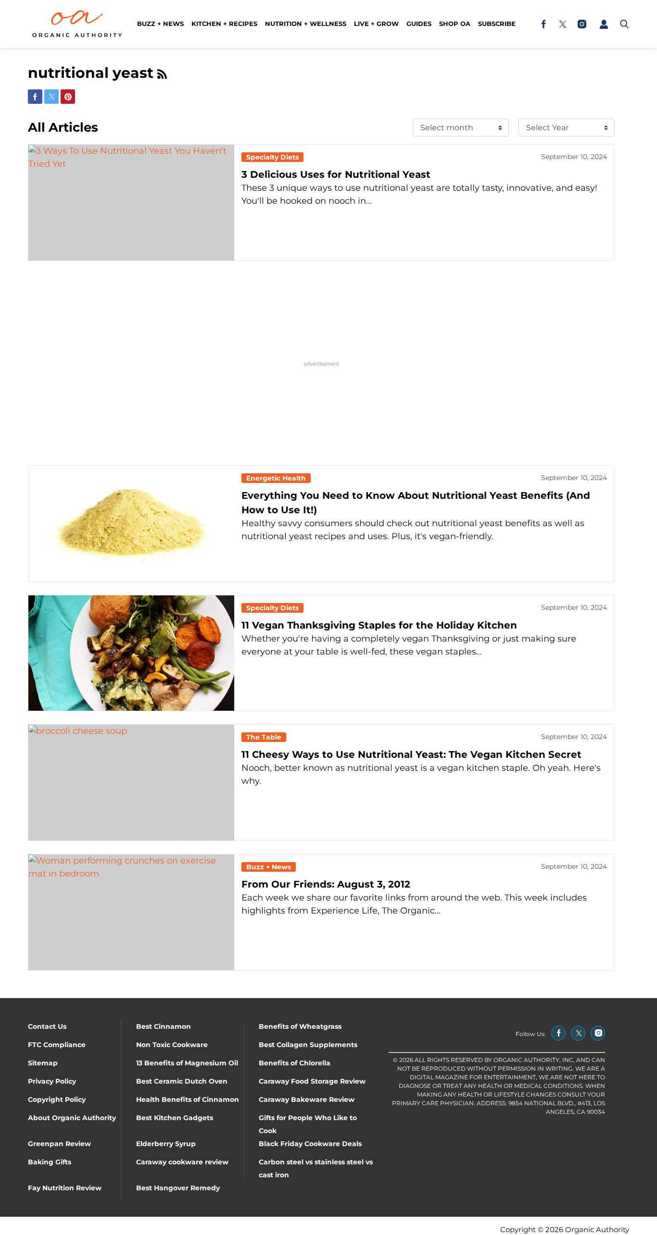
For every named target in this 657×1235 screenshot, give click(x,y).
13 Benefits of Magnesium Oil (187, 1063)
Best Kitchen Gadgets (174, 1117)
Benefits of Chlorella (294, 1063)
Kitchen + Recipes (224, 23)
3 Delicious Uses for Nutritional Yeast (335, 174)
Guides (418, 23)
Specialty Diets (272, 157)
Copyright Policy (57, 1099)
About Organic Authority (72, 1117)
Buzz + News (160, 23)
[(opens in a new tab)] (543, 24)
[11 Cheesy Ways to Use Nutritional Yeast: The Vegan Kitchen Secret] (131, 782)
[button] (603, 24)
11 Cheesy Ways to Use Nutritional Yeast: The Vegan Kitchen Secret (411, 754)
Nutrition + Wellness (305, 23)
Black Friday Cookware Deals (310, 1143)
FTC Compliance (57, 1044)
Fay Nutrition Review (64, 1188)
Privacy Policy (52, 1081)
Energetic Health (276, 478)
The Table (263, 737)
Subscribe (497, 23)
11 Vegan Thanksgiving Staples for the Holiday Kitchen (379, 625)
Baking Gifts (49, 1162)
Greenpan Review (59, 1143)
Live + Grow (376, 23)
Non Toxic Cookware (172, 1044)
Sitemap (43, 1063)
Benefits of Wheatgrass (300, 1026)
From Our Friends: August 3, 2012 (325, 884)
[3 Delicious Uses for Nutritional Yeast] (131, 202)
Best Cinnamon (163, 1026)
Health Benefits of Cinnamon (187, 1099)
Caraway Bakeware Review (306, 1099)
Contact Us (47, 1026)
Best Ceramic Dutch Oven (181, 1081)
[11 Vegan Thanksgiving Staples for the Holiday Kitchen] (131, 653)
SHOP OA (454, 23)
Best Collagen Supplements (308, 1044)
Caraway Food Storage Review (312, 1081)
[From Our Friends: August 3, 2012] (131, 912)
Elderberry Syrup (166, 1143)
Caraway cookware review (182, 1162)
